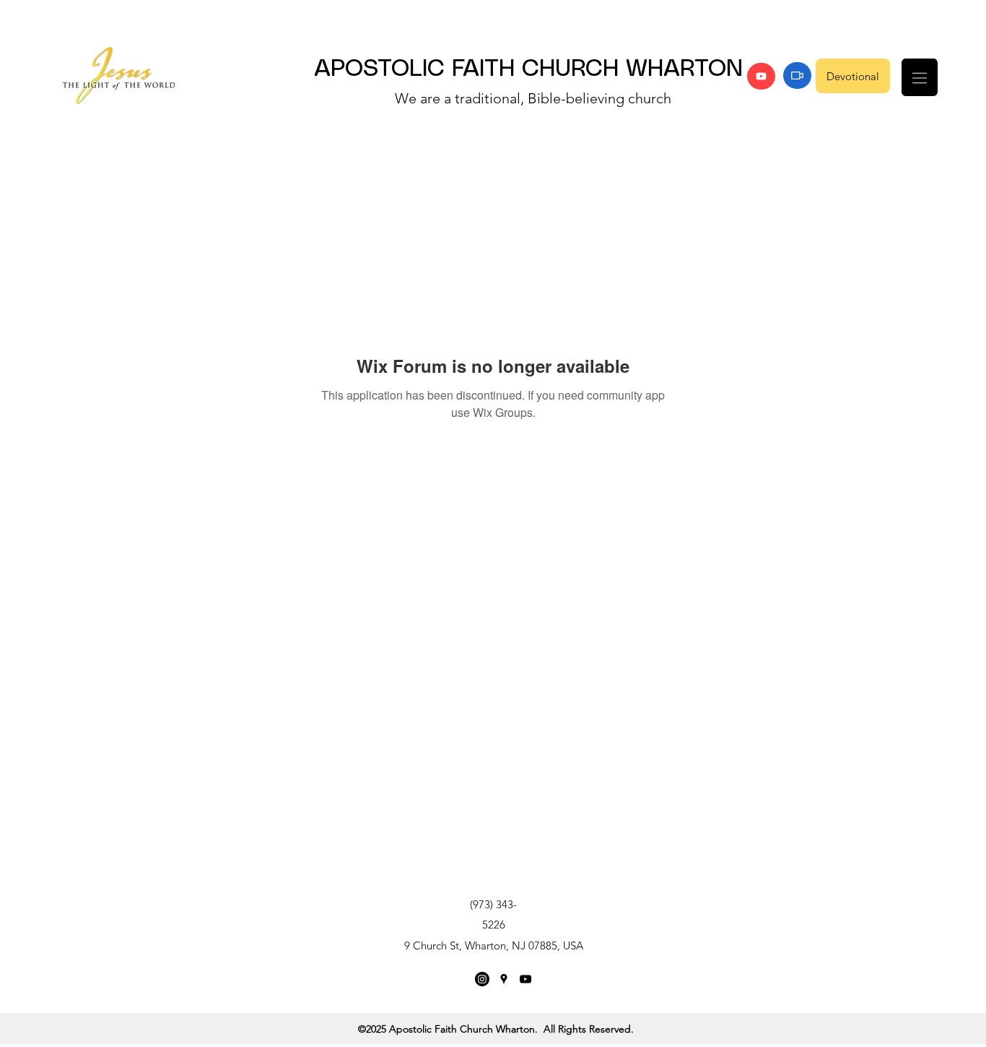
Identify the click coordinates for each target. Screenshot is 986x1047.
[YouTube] (761, 76)
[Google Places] (504, 979)
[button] (920, 77)
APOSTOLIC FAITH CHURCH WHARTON (528, 69)
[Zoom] (797, 75)
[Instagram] (482, 979)
